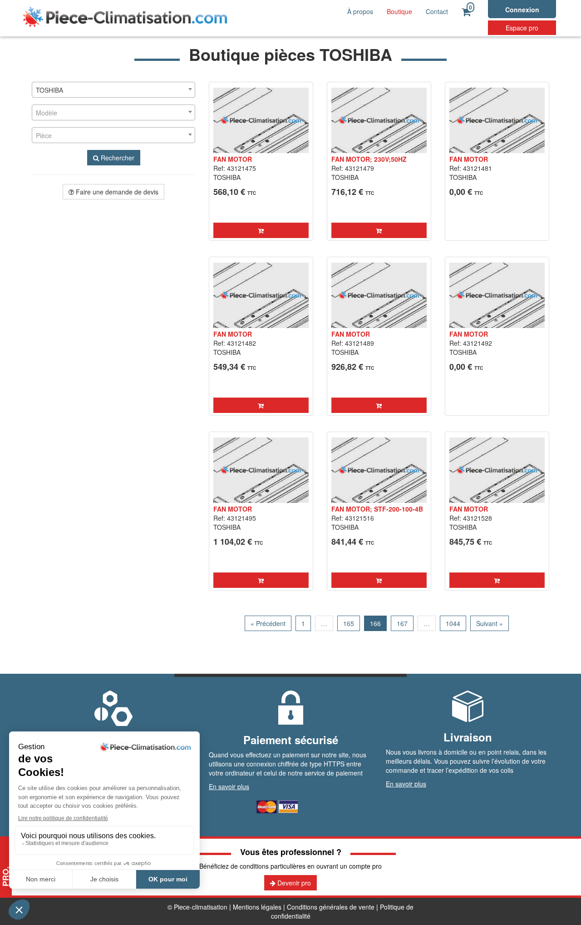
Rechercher (116, 157)
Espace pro (522, 27)
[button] (261, 230)
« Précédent (268, 623)
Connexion (522, 9)
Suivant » (489, 623)
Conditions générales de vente (330, 906)
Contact (437, 11)
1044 (453, 623)
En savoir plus (229, 786)
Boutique (399, 11)
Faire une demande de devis (116, 191)
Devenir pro (293, 882)
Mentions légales (257, 906)
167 (402, 623)
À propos (360, 11)
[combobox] (113, 90)
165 (348, 623)
